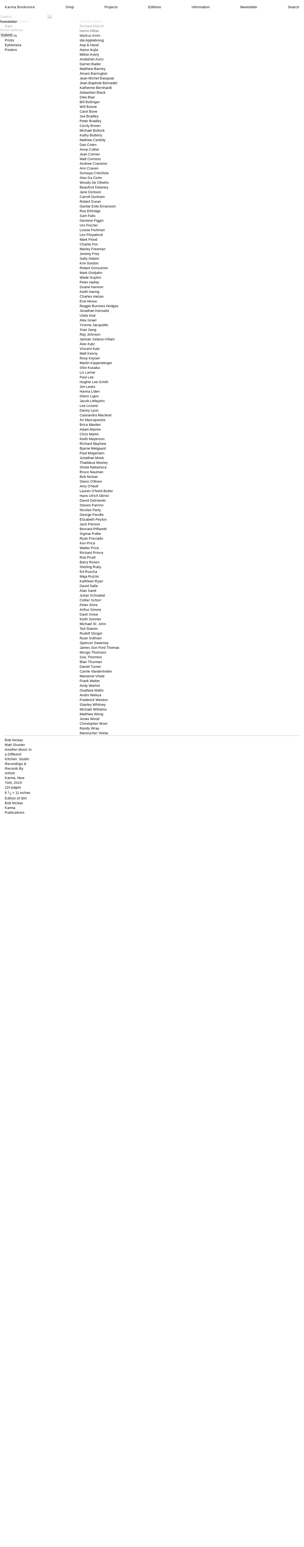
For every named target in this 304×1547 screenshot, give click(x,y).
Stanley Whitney (93, 705)
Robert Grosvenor (94, 268)
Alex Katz (87, 344)
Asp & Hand (89, 45)
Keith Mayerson (92, 439)
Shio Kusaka (90, 368)
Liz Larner (87, 372)
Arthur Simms (90, 610)
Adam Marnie (90, 429)
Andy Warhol (90, 686)
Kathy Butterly (91, 135)
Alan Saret (88, 591)
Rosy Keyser (90, 358)
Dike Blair (87, 97)
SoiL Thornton (91, 657)
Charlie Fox (89, 244)
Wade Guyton (90, 277)
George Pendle (92, 515)
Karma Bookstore (20, 7)
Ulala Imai (88, 315)
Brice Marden (90, 425)
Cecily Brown (90, 126)
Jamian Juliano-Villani (97, 339)
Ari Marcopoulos (93, 420)
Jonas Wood (89, 719)
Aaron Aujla (89, 50)
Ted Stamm (89, 629)
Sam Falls (88, 216)
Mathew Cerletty (93, 140)
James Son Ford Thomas (99, 648)
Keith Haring (90, 292)
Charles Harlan (92, 296)
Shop (70, 7)
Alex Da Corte (91, 178)
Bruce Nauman (92, 472)
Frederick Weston (94, 700)
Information (201, 7)
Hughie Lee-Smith (94, 382)
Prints (9, 40)
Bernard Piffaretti (93, 529)
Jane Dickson (90, 192)
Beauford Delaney (94, 187)
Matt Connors (90, 159)
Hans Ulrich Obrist (94, 496)
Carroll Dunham (92, 197)
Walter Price (89, 548)
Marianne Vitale (92, 676)
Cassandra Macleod (95, 415)
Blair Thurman (91, 662)
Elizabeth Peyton (93, 519)
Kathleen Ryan (91, 581)
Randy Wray (89, 728)
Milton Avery (89, 54)
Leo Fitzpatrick (91, 235)
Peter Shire (89, 605)
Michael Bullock (92, 130)
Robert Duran (90, 202)
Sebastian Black (93, 92)
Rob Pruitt (88, 557)
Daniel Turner (90, 667)
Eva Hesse (88, 301)
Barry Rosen (90, 562)
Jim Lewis (87, 387)
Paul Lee (87, 377)
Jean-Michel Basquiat (97, 78)
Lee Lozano (89, 406)
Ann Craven (89, 168)
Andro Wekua (90, 695)
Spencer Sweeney (94, 643)
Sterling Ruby (90, 567)
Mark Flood (88, 239)
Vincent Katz (90, 349)
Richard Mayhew (93, 444)
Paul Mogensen (92, 453)
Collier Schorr (91, 600)
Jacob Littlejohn (92, 401)
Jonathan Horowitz (94, 311)
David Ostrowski (93, 500)
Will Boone (88, 107)
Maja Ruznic (89, 576)
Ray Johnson (90, 334)
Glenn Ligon (89, 396)
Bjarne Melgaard (93, 448)
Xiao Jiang (88, 330)
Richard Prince (91, 553)
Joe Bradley (89, 116)
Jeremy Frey (89, 254)
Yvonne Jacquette (94, 325)
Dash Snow (89, 614)
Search (293, 7)
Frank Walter (90, 681)
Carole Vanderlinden (96, 671)
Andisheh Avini (92, 59)
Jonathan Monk (92, 458)
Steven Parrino (92, 505)
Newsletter (248, 7)
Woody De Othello (94, 183)
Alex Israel (88, 320)
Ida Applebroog (92, 40)
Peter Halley (89, 282)
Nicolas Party (90, 510)
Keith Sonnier (90, 619)
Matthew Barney (93, 69)
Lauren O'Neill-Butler (96, 491)
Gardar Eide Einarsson (98, 206)
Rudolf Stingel (91, 633)
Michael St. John (93, 624)
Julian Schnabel (92, 595)
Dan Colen (88, 145)
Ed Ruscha (88, 572)
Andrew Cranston (93, 164)
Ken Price (87, 543)
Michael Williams (93, 709)
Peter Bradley (90, 121)
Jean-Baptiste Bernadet (98, 83)
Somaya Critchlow (94, 173)
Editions (154, 7)
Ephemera (13, 45)
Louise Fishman (92, 230)
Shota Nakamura (93, 467)
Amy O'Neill (89, 486)
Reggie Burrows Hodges (99, 306)
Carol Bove (88, 111)
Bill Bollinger (90, 102)
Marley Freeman (93, 249)
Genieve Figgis (92, 220)
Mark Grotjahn (91, 273)
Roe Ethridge (90, 211)
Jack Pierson (90, 524)
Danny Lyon (89, 410)
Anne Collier (89, 149)
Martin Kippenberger (96, 363)
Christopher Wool (94, 724)
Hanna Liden (90, 391)
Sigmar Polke (90, 534)
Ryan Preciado (91, 538)
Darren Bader (90, 64)
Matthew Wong (92, 714)
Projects (111, 7)
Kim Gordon (89, 263)
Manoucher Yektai (94, 733)
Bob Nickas (89, 477)
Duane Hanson (92, 287)
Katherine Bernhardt (96, 88)
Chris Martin (89, 434)
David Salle (89, 586)
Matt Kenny (89, 353)
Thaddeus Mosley (94, 463)
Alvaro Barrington (94, 73)
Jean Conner (90, 154)
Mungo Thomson (93, 652)
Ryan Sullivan (91, 638)
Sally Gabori (89, 258)
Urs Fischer (89, 225)
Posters (11, 50)
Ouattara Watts (92, 690)
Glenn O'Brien (91, 481)
